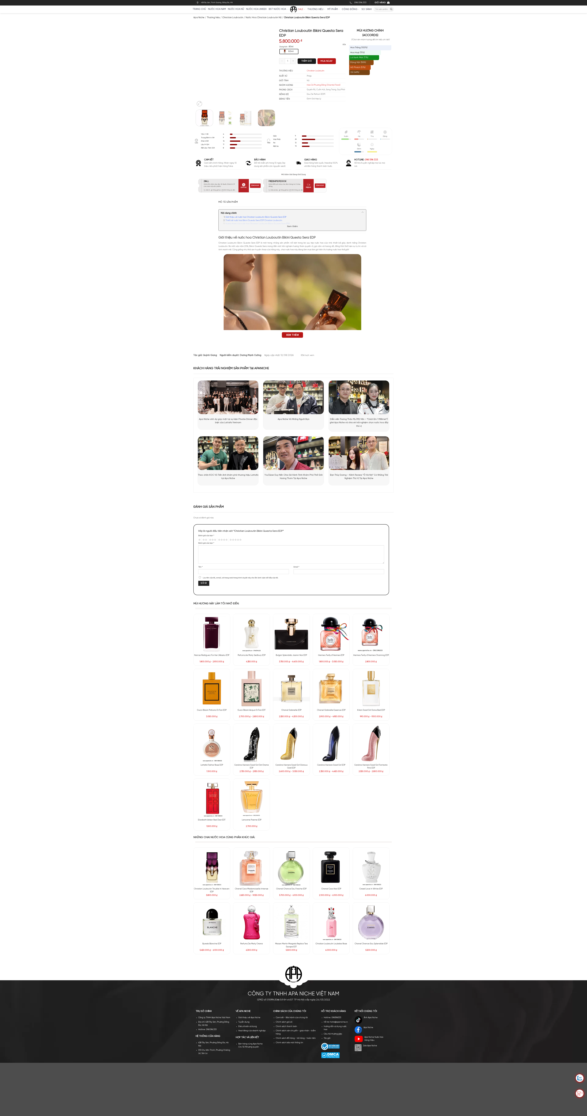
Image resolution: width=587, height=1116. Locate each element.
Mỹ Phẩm (332, 9)
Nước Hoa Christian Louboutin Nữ (263, 17)
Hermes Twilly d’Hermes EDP (331, 655)
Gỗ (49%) (354, 72)
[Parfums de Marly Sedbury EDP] (251, 633)
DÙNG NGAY (255, 185)
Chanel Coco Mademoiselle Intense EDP (251, 725)
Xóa (344, 45)
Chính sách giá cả (284, 802)
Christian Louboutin (232, 17)
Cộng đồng (349, 9)
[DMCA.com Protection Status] (330, 836)
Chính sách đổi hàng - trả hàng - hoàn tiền (296, 819)
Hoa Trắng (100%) (358, 47)
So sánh (367, 9)
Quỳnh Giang (210, 355)
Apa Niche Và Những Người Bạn (293, 419)
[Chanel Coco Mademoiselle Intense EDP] (251, 702)
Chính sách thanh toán (286, 807)
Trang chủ (199, 9)
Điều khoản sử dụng (247, 807)
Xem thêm (292, 226)
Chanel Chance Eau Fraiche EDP (291, 724)
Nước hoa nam (217, 9)
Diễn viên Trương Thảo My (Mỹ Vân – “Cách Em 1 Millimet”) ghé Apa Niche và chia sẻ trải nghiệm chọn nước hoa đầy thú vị (359, 422)
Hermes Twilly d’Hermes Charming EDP (371, 655)
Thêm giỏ (306, 61)
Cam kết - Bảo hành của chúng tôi (292, 798)
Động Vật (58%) (358, 62)
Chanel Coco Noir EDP (331, 724)
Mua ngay (327, 61)
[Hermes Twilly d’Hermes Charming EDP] (371, 633)
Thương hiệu (315, 9)
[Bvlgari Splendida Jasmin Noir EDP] (291, 633)
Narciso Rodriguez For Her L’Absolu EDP (211, 655)
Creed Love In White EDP (371, 724)
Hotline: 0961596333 (332, 798)
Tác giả (327, 819)
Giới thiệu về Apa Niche (249, 798)
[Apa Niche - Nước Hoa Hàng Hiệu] (293, 9)
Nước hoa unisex (256, 9)
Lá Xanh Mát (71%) (359, 57)
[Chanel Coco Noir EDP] (331, 702)
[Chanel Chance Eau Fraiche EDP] (291, 702)
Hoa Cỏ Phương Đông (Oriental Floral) (323, 85)
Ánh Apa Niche (371, 798)
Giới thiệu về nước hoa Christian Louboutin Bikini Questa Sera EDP (255, 217)
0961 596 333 (371, 160)
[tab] (228, 202)
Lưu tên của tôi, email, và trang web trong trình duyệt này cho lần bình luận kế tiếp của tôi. (240, 578)
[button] (199, 104)
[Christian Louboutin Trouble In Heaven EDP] (212, 702)
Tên (200, 567)
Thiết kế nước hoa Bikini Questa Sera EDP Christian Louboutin (253, 221)
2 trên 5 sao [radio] (204, 540)
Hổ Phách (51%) (357, 67)
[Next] (269, 68)
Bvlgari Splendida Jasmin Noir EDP (291, 655)
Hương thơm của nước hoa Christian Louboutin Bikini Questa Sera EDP (257, 224)
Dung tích (283, 47)
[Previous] (201, 68)
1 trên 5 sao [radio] (199, 540)
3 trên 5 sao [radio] (212, 540)
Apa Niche (198, 17)
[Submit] (391, 9)
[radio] (289, 51)
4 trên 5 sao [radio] (222, 540)
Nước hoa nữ (236, 9)
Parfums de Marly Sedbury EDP (252, 655)
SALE (300, 9)
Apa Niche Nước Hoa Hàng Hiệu (373, 819)
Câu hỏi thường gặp (333, 814)
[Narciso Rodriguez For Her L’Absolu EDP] (212, 633)
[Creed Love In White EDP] (371, 702)
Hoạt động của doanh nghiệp (252, 811)
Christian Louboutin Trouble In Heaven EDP (211, 725)
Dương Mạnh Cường (250, 355)
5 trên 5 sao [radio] (235, 540)
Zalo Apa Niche (370, 826)
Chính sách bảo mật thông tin (289, 823)
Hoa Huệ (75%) (357, 53)
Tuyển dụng (243, 802)
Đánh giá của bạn (206, 536)
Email (296, 567)
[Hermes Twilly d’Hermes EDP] (331, 633)
